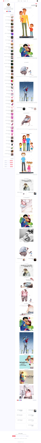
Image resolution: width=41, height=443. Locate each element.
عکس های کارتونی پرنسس (8, 16)
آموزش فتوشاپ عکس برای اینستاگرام (8, 47)
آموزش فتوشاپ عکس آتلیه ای (7, 66)
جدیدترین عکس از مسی (8, 136)
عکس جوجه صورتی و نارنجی (8, 100)
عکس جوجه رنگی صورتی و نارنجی (7, 80)
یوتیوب (14, 438)
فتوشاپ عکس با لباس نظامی (7, 83)
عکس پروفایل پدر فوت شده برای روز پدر (30, 108)
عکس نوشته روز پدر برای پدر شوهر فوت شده (19, 410)
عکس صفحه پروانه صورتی (8, 116)
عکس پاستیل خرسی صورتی (7, 133)
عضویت (13, 436)
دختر (32, 76)
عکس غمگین (11, 166)
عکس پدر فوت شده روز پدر (19, 419)
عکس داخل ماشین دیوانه (8, 140)
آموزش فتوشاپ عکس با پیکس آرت (7, 56)
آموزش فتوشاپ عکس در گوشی (7, 33)
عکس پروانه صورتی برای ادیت (7, 96)
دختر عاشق (33, 129)
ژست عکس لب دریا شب (8, 43)
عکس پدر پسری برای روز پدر (30, 192)
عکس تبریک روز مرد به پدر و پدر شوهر (30, 425)
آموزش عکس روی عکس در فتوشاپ (7, 53)
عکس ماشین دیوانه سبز (8, 146)
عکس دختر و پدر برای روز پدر (19, 192)
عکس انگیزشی (11, 160)
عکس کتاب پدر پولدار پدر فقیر (19, 414)
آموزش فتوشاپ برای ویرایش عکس (7, 63)
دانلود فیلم (26, 438)
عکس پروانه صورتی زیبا (8, 113)
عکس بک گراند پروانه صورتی (7, 120)
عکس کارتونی (31, 58)
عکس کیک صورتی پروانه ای (8, 110)
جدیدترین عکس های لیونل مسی (7, 153)
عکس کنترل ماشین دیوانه (8, 143)
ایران (36, 39)
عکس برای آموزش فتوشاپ (8, 23)
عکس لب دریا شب (8, 29)
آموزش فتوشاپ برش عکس (7, 73)
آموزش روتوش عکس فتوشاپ (7, 26)
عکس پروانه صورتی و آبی (8, 90)
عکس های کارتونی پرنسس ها (7, 19)
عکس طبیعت (11, 164)
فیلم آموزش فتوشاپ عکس (7, 76)
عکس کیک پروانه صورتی (8, 126)
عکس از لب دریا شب (8, 36)
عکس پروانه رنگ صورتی (8, 106)
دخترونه (28, 102)
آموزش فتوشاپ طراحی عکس (7, 39)
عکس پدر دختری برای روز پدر (19, 258)
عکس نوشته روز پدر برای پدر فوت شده (30, 415)
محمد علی (35, 6)
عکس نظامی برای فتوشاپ (8, 86)
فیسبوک (23, 438)
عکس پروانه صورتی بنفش (8, 123)
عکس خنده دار (11, 162)
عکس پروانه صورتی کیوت (8, 130)
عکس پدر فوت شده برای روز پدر (30, 420)
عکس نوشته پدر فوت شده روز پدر (19, 108)
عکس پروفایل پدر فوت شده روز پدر (30, 259)
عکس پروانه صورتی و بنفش (8, 103)
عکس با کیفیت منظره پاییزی (7, 150)
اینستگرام (18, 438)
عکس (36, 3)
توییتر (20, 438)
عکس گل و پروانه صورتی (8, 93)
